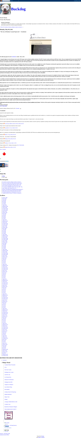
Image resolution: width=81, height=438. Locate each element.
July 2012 (4, 292)
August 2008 (4, 234)
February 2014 (4, 316)
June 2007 (4, 217)
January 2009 (4, 240)
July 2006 (4, 203)
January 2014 (4, 314)
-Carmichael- (4, 360)
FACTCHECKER (20, 145)
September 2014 (5, 324)
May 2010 (4, 260)
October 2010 (4, 266)
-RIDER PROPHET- (8, 394)
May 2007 (4, 216)
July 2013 (4, 307)
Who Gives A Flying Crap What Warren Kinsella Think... (12, 183)
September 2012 (5, 295)
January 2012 (4, 285)
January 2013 (4, 300)
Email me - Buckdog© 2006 (5, 433)
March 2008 (4, 228)
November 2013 (5, 312)
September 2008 (5, 235)
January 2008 (4, 226)
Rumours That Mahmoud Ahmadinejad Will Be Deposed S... (12, 189)
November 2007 (5, 223)
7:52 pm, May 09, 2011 (12, 134)
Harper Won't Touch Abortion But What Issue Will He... (12, 190)
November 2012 (5, 297)
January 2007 (4, 211)
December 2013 (5, 313)
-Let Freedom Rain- (7, 377)
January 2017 (4, 343)
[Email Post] (20, 108)
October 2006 (4, 207)
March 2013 (4, 302)
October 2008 (4, 237)
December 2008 (5, 239)
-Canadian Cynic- (7, 404)
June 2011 (4, 276)
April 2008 (4, 229)
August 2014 (4, 323)
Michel (6, 134)
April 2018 (4, 346)
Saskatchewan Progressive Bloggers (10, 406)
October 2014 (4, 325)
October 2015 (4, 337)
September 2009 (5, 250)
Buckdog (18, 9)
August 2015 (4, 335)
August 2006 (4, 205)
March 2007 (4, 213)
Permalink (17, 108)
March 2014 (4, 317)
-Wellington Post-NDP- (8, 382)
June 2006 (4, 202)
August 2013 (4, 308)
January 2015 (4, 329)
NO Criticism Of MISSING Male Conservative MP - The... (12, 186)
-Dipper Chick (6, 396)
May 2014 (4, 319)
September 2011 (5, 280)
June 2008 (4, 232)
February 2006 (4, 197)
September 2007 (5, 221)
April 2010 (4, 259)
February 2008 (4, 227)
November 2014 (5, 327)
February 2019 (4, 351)
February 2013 (4, 301)
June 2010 (4, 261)
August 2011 (4, 279)
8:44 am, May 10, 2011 (12, 147)
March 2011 (4, 272)
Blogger (42, 436)
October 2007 (4, 222)
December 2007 (5, 224)
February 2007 (4, 212)
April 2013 (4, 303)
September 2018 (5, 349)
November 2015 (5, 338)
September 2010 (5, 265)
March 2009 (4, 243)
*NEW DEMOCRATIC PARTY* (10, 409)
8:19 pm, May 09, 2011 (12, 138)
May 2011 (4, 275)
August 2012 (4, 293)
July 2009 (4, 248)
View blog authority (7, 427)
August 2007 (4, 219)
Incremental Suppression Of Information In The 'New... (11, 191)
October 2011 (4, 281)
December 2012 (5, 298)
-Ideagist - (6, 399)
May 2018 (4, 348)
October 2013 (4, 311)
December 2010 (5, 269)
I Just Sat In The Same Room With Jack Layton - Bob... (12, 184)
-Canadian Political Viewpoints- (9, 364)
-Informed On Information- (9, 379)
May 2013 (4, 304)
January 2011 (4, 270)
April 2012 (4, 288)
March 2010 (4, 258)
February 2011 (4, 271)
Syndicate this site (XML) (4, 434)
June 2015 (4, 334)
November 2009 (5, 253)
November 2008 (5, 238)
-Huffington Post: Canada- (9, 372)
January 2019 (4, 350)
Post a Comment (3, 149)
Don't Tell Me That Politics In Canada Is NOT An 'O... (11, 185)
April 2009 (4, 244)
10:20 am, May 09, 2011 (19, 123)
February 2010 (4, 256)
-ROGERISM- (7, 389)
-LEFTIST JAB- (7, 374)
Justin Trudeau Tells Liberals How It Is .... (9, 188)
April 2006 (4, 200)
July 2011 (4, 277)
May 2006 (4, 201)
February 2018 (4, 344)
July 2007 (4, 218)
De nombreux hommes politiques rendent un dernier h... (13, 27)
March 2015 (4, 332)
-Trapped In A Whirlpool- (8, 384)
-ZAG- (5, 367)
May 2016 (4, 340)
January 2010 (4, 255)
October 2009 (4, 251)
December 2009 (5, 254)
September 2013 (5, 309)
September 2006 (5, 206)
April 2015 (4, 333)
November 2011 (5, 282)
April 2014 (4, 318)
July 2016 (4, 341)
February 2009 (4, 242)
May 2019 (4, 353)
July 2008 (4, 233)
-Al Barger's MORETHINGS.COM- (10, 401)
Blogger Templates (41, 437)
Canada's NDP (6, 431)
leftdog (6, 138)
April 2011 (4, 274)
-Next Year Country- (8, 369)
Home (2, 27)
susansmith (7, 127)
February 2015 (4, 330)
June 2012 (4, 291)
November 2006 (5, 208)
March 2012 (4, 287)
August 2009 (4, 249)
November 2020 (5, 355)
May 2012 (4, 290)
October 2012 (4, 296)
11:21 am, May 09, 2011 (13, 127)
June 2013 (4, 306)
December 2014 (5, 328)
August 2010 (4, 264)
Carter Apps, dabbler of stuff (10, 123)
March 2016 (4, 339)
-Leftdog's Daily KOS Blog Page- (10, 391)
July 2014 (4, 322)
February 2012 (4, 286)
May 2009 (4, 245)
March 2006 (4, 198)
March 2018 (4, 345)
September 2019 (5, 354)
